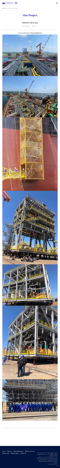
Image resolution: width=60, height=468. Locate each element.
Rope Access (5, 453)
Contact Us (23, 453)
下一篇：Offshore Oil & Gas (49, 441)
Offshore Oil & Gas (30, 451)
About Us (9, 451)
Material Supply (15, 453)
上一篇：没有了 (7, 441)
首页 (4, 8)
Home (3, 451)
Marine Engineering (18, 451)
